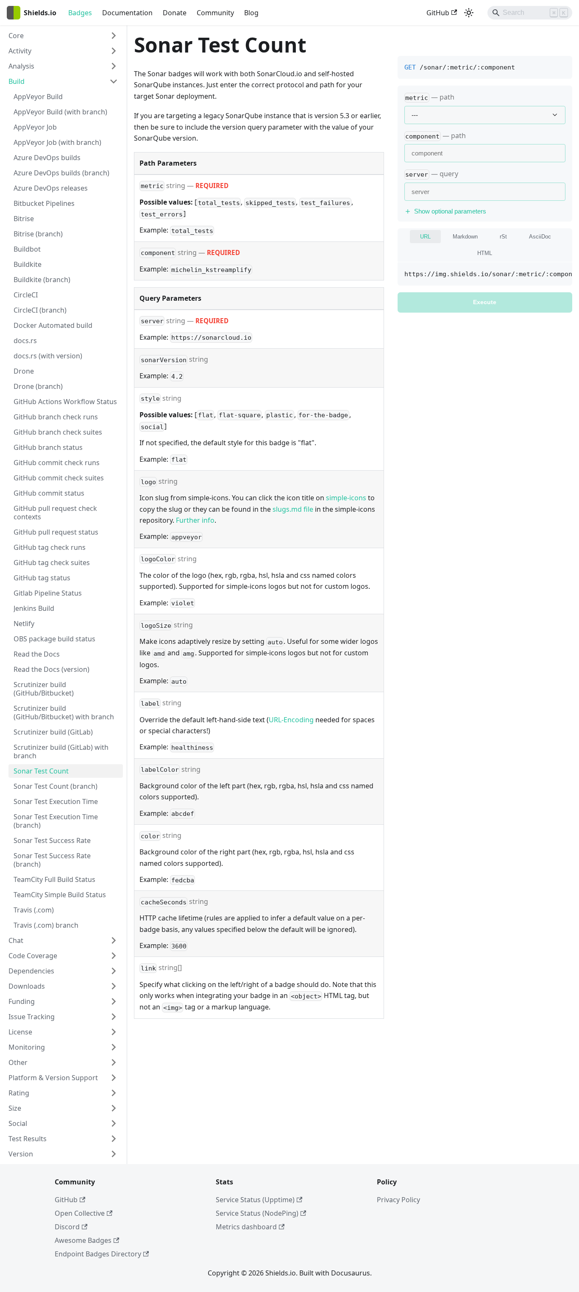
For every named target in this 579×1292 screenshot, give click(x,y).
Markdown (465, 236)
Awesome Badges (83, 1240)
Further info (195, 520)
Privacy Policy (398, 1199)
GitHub (437, 12)
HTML (484, 253)
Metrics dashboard (246, 1226)
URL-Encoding (291, 719)
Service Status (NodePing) (257, 1213)
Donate (175, 12)
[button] (63, 35)
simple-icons (346, 497)
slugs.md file (293, 509)
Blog (251, 12)
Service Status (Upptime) (255, 1199)
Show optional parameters (450, 211)
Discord (67, 1226)
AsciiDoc (540, 236)
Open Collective (80, 1213)
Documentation (127, 12)
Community (215, 12)
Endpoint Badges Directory (98, 1254)
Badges (80, 12)
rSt (503, 236)
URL (425, 236)
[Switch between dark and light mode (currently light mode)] (469, 12)
